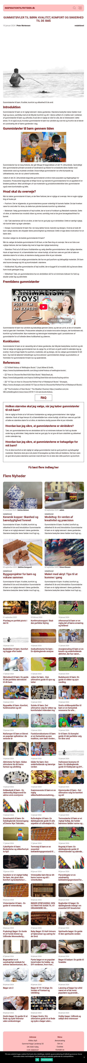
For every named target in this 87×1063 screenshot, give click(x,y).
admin (62, 510)
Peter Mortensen (23, 26)
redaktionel (79, 26)
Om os (60, 1044)
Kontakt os (60, 1050)
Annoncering (60, 1040)
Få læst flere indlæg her (43, 467)
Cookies (60, 1047)
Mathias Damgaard (25, 567)
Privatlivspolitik (47, 1060)
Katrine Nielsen (23, 510)
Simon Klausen (65, 567)
